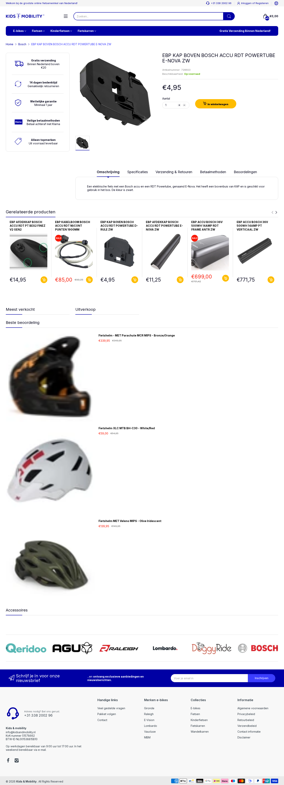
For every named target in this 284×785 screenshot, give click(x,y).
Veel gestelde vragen (111, 708)
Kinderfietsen (199, 720)
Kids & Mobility (26, 781)
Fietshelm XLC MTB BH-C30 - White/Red (127, 428)
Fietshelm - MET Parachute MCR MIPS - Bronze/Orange (137, 335)
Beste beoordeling (22, 322)
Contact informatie (249, 731)
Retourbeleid (245, 720)
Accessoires (17, 610)
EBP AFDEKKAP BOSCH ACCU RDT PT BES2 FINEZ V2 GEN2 (27, 225)
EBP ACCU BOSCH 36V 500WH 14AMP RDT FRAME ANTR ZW (207, 225)
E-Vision (149, 720)
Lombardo (150, 725)
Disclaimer (243, 737)
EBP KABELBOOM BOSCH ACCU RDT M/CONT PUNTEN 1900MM (72, 225)
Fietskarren (198, 725)
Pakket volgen (106, 714)
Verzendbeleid (247, 725)
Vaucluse (150, 731)
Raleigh (149, 714)
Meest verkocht (20, 309)
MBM (147, 737)
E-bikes (195, 708)
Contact (102, 720)
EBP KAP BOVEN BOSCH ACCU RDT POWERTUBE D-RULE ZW (119, 225)
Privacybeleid (246, 714)
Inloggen (246, 3)
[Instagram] (16, 761)
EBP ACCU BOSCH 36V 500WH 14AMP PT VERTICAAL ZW (252, 225)
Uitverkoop (85, 309)
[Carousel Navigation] (274, 212)
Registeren (262, 3)
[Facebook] (8, 761)
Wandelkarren (200, 731)
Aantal (166, 98)
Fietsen (195, 714)
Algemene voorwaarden (252, 708)
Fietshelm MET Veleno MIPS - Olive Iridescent (130, 521)
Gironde (149, 708)
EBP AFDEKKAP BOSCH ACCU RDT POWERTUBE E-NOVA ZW (164, 225)
